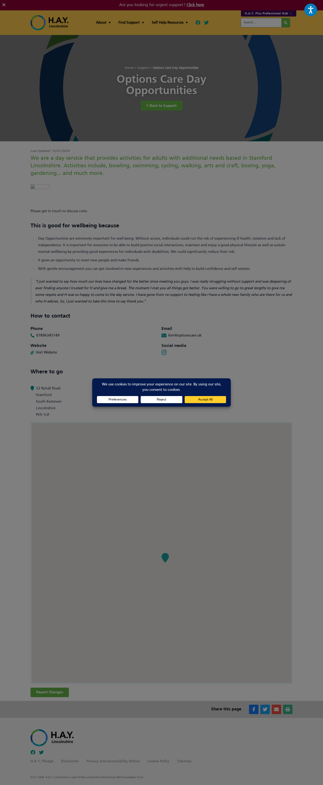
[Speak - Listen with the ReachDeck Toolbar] (310, 10)
